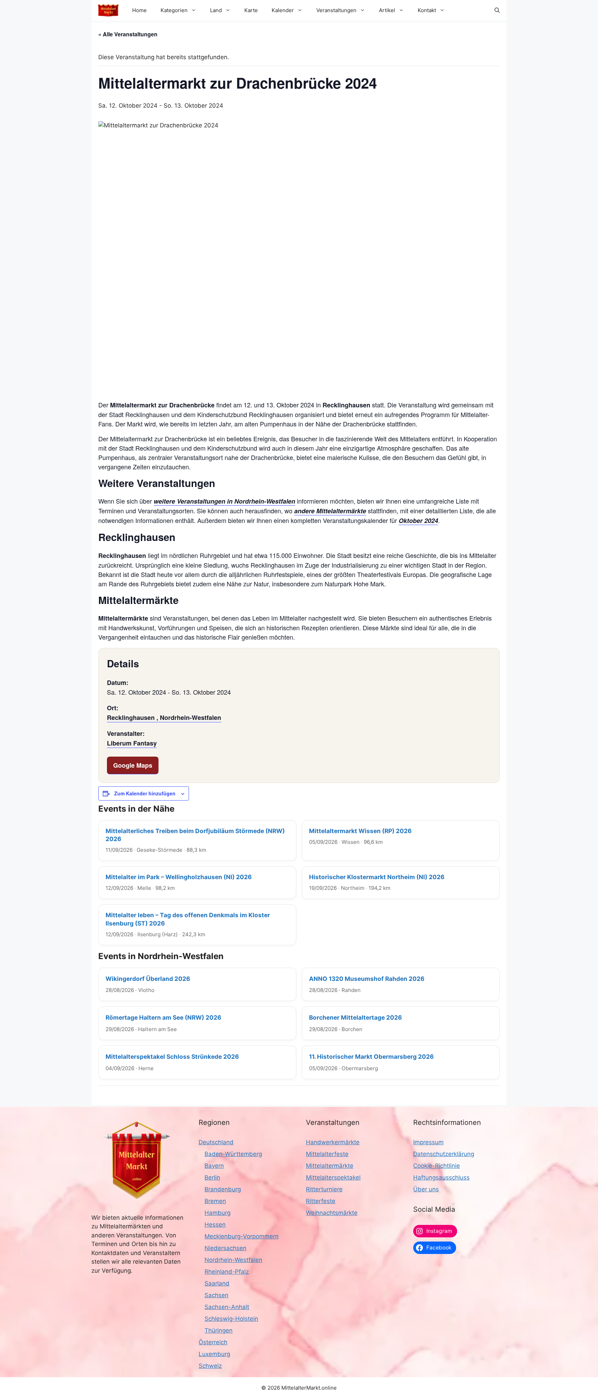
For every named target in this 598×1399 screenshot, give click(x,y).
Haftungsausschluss (441, 1177)
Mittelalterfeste (327, 1153)
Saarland (217, 1283)
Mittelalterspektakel (333, 1177)
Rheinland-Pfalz (227, 1271)
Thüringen (219, 1330)
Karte (251, 10)
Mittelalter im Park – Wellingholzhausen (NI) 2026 (179, 877)
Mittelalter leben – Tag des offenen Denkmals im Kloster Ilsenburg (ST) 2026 (188, 919)
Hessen (215, 1224)
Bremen (215, 1201)
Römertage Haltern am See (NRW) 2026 (163, 1017)
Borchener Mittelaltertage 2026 (355, 1017)
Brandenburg (223, 1189)
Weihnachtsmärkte (331, 1212)
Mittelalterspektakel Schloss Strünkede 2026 (172, 1056)
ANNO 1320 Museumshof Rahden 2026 (366, 978)
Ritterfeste (320, 1201)
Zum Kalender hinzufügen (144, 793)
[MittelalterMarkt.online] (108, 10)
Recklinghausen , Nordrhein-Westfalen (164, 717)
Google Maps (132, 765)
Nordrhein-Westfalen (233, 1259)
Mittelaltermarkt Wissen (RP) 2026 (360, 830)
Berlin (212, 1177)
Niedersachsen (225, 1248)
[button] (497, 10)
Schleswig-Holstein (231, 1318)
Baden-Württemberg (233, 1153)
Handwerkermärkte (333, 1142)
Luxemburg (214, 1354)
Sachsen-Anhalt (227, 1306)
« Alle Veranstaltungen (127, 34)
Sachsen (216, 1295)
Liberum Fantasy (132, 743)
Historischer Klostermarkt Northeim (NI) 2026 (376, 877)
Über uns (426, 1189)
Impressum (428, 1142)
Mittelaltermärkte (329, 1165)
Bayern (214, 1165)
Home (139, 10)
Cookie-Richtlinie (436, 1165)
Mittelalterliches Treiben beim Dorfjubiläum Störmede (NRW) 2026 (195, 834)
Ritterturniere (324, 1189)
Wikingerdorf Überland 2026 (148, 978)
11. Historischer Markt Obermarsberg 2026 (371, 1056)
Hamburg (217, 1212)
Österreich (213, 1342)
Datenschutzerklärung (443, 1153)
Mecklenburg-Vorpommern (242, 1236)
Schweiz (210, 1365)
